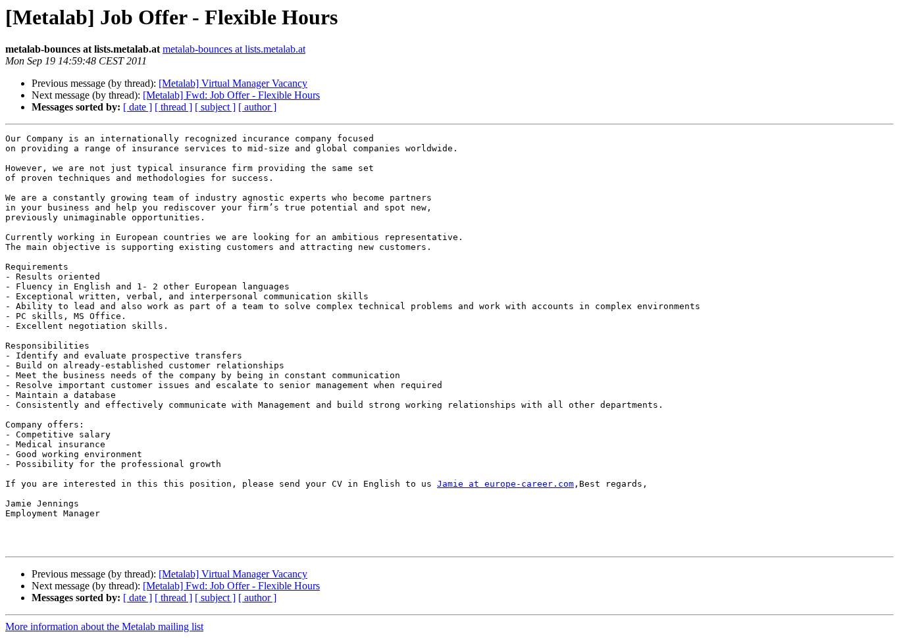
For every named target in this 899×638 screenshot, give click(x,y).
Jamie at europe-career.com (505, 484)
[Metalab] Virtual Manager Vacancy (233, 83)
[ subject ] (215, 106)
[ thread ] (173, 106)
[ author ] (257, 106)
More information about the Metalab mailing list (104, 626)
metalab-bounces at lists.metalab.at (234, 49)
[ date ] (137, 106)
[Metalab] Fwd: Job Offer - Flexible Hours (231, 95)
